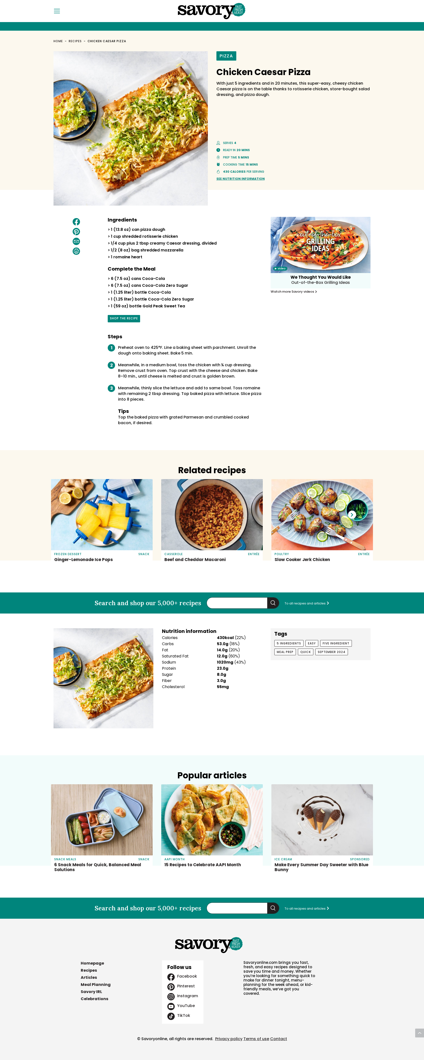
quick (305, 652)
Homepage (92, 963)
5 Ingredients (289, 643)
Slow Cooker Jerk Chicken (302, 560)
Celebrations (94, 999)
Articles (89, 977)
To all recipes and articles (305, 603)
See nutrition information (240, 179)
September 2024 (331, 652)
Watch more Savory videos (293, 291)
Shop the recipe (124, 319)
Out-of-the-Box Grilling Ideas (320, 282)
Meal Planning (96, 984)
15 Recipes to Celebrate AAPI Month (202, 865)
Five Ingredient (336, 643)
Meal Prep (285, 652)
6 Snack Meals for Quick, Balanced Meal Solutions (97, 867)
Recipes (75, 41)
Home (58, 41)
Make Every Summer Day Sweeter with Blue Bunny (321, 867)
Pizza (226, 56)
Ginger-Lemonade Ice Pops (83, 560)
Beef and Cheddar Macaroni (195, 560)
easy (312, 643)
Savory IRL (91, 992)
